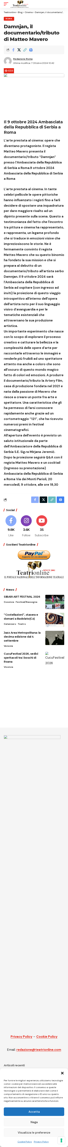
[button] (62, 1073)
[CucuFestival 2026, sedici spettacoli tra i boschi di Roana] (54, 659)
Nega (34, 1122)
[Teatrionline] (19, 4)
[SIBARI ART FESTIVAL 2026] (54, 602)
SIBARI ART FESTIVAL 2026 (22, 596)
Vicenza (8, 666)
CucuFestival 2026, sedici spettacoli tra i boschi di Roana (21, 657)
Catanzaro (10, 623)
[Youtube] (42, 526)
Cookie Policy (25, 1141)
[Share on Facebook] (13, 50)
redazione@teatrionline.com (38, 1050)
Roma (9, 18)
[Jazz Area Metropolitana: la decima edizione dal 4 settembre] (54, 638)
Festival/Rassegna (26, 602)
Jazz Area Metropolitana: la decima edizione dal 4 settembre (22, 636)
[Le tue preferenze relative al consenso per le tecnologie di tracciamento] (61, 1140)
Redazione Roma (22, 58)
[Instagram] (26, 526)
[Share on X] (19, 50)
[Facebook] (11, 526)
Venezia (8, 645)
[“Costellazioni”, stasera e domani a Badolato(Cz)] (54, 620)
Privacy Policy (41, 1141)
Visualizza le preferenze (34, 1132)
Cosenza (9, 602)
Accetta (34, 1112)
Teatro (22, 623)
